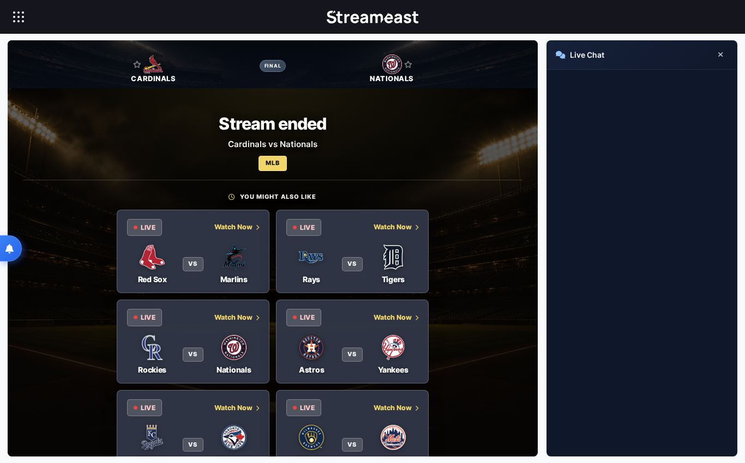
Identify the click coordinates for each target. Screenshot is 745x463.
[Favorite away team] (408, 64)
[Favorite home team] (137, 64)
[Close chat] (720, 55)
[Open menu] (18, 17)
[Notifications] (11, 248)
